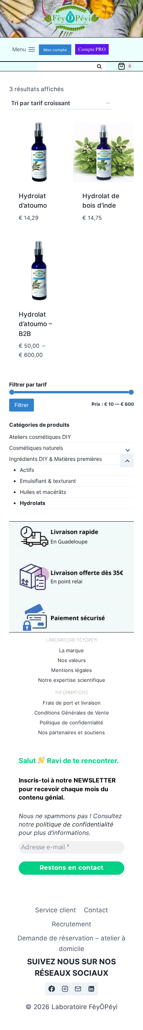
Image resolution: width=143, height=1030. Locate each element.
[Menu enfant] (127, 449)
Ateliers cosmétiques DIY (40, 437)
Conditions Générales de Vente (71, 713)
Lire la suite (39, 235)
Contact (96, 910)
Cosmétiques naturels (36, 448)
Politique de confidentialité (71, 722)
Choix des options (39, 367)
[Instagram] (64, 989)
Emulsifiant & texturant (48, 481)
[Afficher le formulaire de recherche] (71, 66)
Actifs (27, 470)
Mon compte (55, 49)
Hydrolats (32, 503)
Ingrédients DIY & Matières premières (55, 459)
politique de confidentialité (74, 824)
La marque (71, 650)
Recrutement (71, 924)
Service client (55, 910)
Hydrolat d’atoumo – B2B (35, 324)
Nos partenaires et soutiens (71, 732)
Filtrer (21, 405)
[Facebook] (51, 989)
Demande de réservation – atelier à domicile (71, 943)
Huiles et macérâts (43, 492)
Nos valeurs (72, 660)
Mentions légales (71, 670)
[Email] (78, 989)
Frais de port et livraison (72, 703)
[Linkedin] (91, 989)
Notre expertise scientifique (71, 680)
